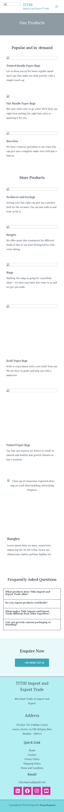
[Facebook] (27, 791)
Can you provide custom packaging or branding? (28, 623)
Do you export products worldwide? (26, 602)
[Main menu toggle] (56, 6)
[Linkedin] (18, 791)
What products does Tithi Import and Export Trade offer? (27, 593)
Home (32, 750)
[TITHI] (12, 6)
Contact (32, 754)
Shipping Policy (32, 763)
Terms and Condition (32, 768)
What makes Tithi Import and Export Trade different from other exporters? (27, 612)
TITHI (27, 4)
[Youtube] (46, 791)
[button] (32, 594)
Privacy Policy (32, 759)
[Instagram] (37, 791)
